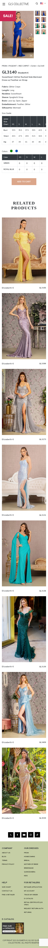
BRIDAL (27, 860)
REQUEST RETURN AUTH (33, 908)
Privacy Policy (8, 864)
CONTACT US (7, 891)
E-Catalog (28, 898)
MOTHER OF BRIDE (31, 864)
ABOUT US (6, 853)
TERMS (4, 860)
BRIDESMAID (29, 868)
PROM (26, 853)
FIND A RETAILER (8, 895)
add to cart (24, 181)
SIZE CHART (6, 887)
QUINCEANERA (29, 872)
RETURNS (27, 912)
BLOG (4, 856)
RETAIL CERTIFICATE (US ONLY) (33, 903)
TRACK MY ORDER (31, 895)
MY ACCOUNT (29, 891)
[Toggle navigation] (4, 4)
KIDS (26, 876)
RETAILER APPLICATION (33, 887)
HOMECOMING (29, 856)
